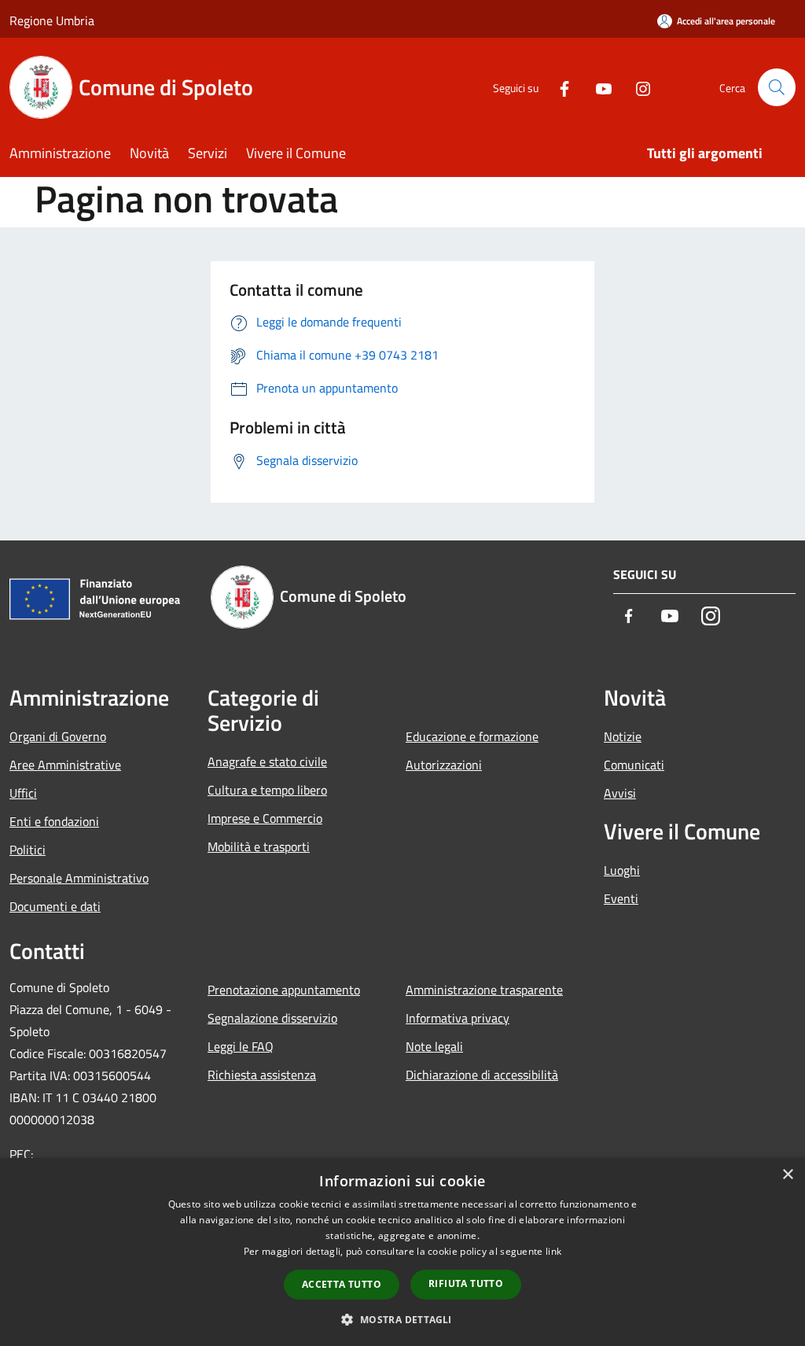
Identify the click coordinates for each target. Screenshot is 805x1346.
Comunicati (634, 764)
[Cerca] (777, 87)
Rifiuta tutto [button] (465, 1283)
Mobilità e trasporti (259, 846)
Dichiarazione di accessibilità (482, 1074)
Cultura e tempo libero (267, 789)
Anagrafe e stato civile (267, 761)
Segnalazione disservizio (272, 1018)
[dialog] (402, 1252)
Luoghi (622, 870)
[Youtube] (597, 87)
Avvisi (620, 793)
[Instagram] (636, 87)
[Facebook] (558, 87)
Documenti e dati (55, 906)
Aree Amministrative (65, 764)
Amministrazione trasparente (484, 989)
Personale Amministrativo (79, 877)
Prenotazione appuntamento (284, 989)
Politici (27, 849)
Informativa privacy (457, 1018)
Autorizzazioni (444, 764)
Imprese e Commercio (265, 818)
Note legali (434, 1046)
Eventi (621, 898)
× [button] (787, 1175)
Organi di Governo (57, 736)
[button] (402, 1319)
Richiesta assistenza (262, 1074)
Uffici (23, 793)
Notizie (622, 736)
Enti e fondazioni (54, 821)
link (553, 1251)
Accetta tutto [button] (341, 1284)
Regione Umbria (51, 20)
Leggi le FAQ (241, 1046)
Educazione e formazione (472, 736)
